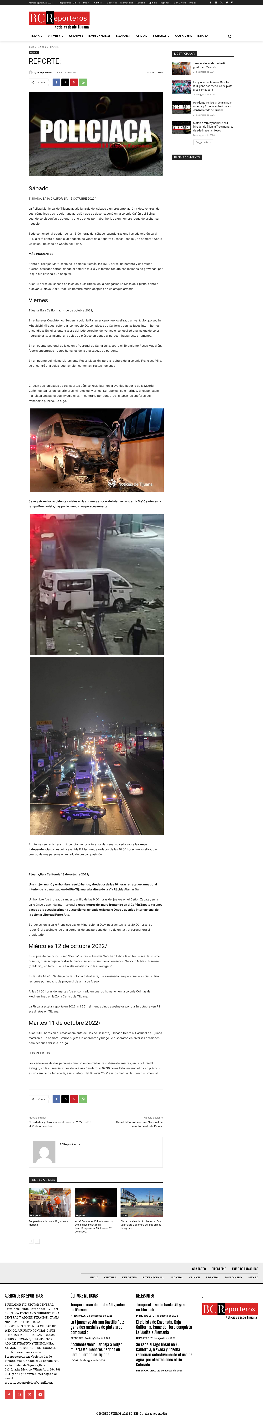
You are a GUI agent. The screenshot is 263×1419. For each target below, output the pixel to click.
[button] (229, 36)
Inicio (31, 47)
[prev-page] (31, 1241)
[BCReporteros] (31, 72)
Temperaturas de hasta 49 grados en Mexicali (97, 1307)
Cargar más (201, 142)
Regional (41, 47)
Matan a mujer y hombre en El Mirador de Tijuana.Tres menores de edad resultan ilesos (213, 126)
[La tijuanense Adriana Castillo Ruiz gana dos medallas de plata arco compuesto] (181, 87)
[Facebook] (211, 3)
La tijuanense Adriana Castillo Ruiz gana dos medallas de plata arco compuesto (212, 86)
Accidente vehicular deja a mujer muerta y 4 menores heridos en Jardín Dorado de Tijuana (213, 106)
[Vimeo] (226, 3)
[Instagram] (216, 3)
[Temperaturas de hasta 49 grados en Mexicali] (50, 1202)
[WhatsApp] (83, 82)
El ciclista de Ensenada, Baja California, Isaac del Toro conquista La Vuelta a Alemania (164, 1327)
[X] (221, 3)
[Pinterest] (74, 82)
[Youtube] (232, 3)
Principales (35, 1215)
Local (124, 1215)
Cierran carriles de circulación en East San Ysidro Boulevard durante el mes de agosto (141, 1225)
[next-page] (37, 1241)
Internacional (146, 1370)
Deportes (76, 1338)
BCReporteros (44, 72)
